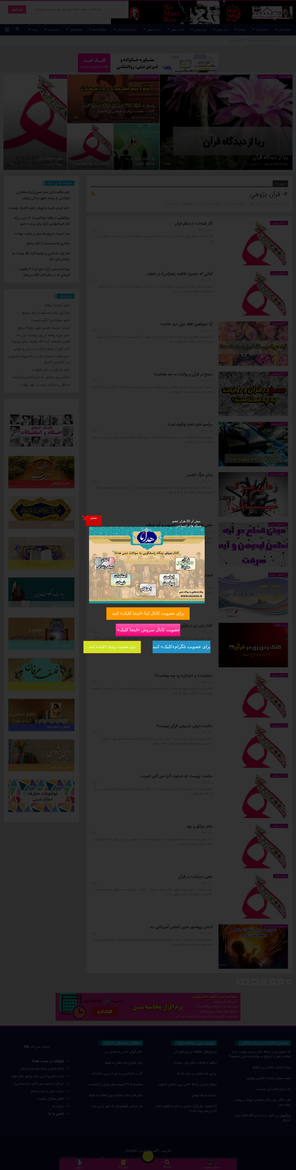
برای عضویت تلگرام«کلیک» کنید (181, 646)
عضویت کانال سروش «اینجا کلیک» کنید (148, 629)
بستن (93, 517)
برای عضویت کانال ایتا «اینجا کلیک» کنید (148, 613)
